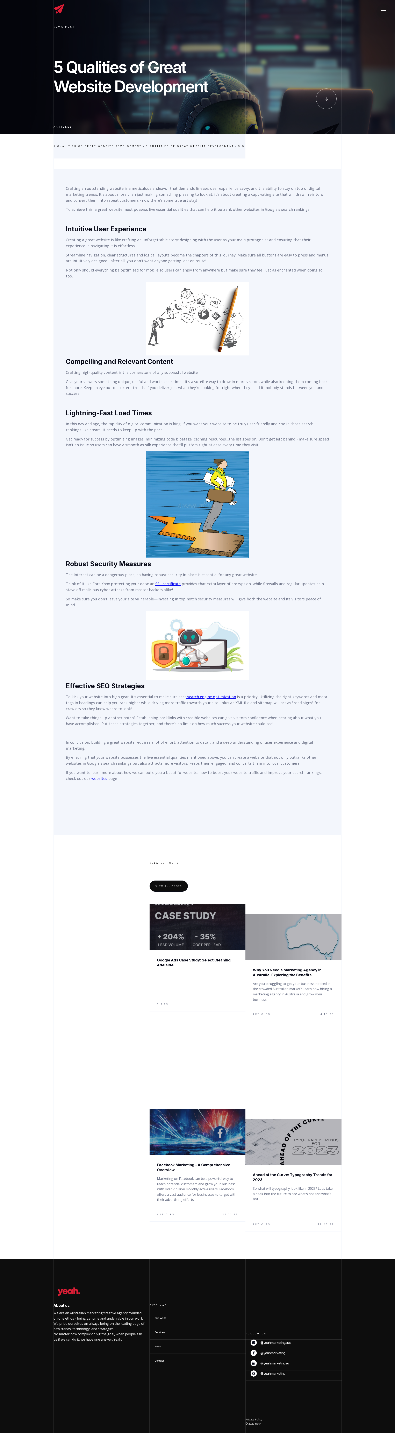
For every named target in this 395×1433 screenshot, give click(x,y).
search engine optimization (211, 696)
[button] (383, 11)
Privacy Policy (253, 1419)
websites (99, 778)
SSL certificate (168, 583)
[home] (59, 9)
